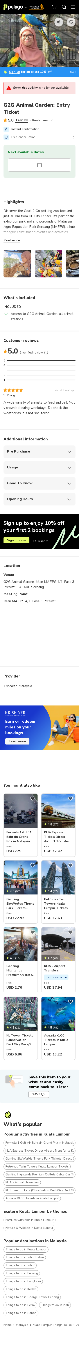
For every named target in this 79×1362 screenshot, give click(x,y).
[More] (46, 352)
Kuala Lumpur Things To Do (52, 1325)
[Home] (24, 7)
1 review (21, 120)
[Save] (32, 798)
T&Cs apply (40, 541)
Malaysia (22, 1325)
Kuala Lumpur (42, 120)
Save (36, 1094)
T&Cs (72, 72)
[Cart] (54, 7)
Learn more (17, 741)
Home (8, 1325)
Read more (12, 240)
